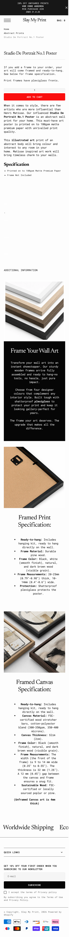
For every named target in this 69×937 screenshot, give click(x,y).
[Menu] (8, 20)
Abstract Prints (14, 33)
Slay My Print (30, 929)
